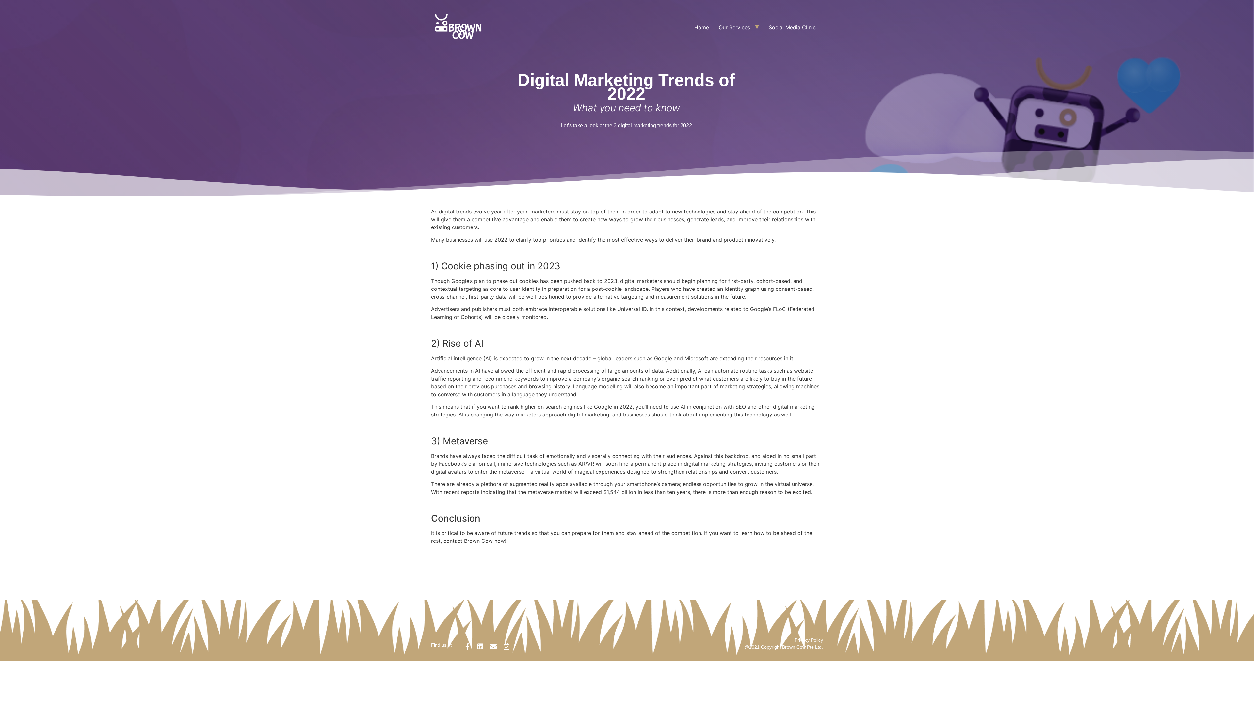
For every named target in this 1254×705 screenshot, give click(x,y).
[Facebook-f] (467, 646)
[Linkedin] (480, 646)
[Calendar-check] (506, 646)
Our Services (734, 27)
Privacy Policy (809, 640)
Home (701, 27)
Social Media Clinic (792, 27)
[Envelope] (493, 646)
